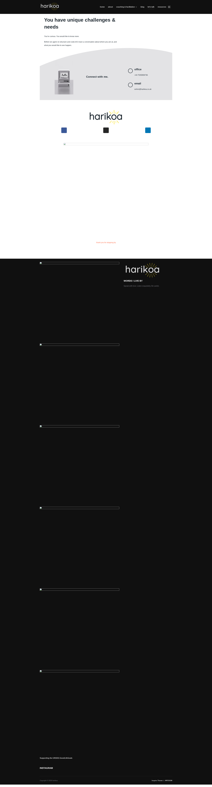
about (110, 7)
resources (162, 7)
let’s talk (151, 7)
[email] (130, 85)
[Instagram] (106, 130)
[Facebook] (64, 130)
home (102, 7)
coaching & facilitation (125, 7)
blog (142, 7)
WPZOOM (168, 780)
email (137, 83)
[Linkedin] (148, 130)
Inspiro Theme (157, 780)
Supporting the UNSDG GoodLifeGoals (56, 758)
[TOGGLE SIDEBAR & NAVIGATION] (170, 7)
